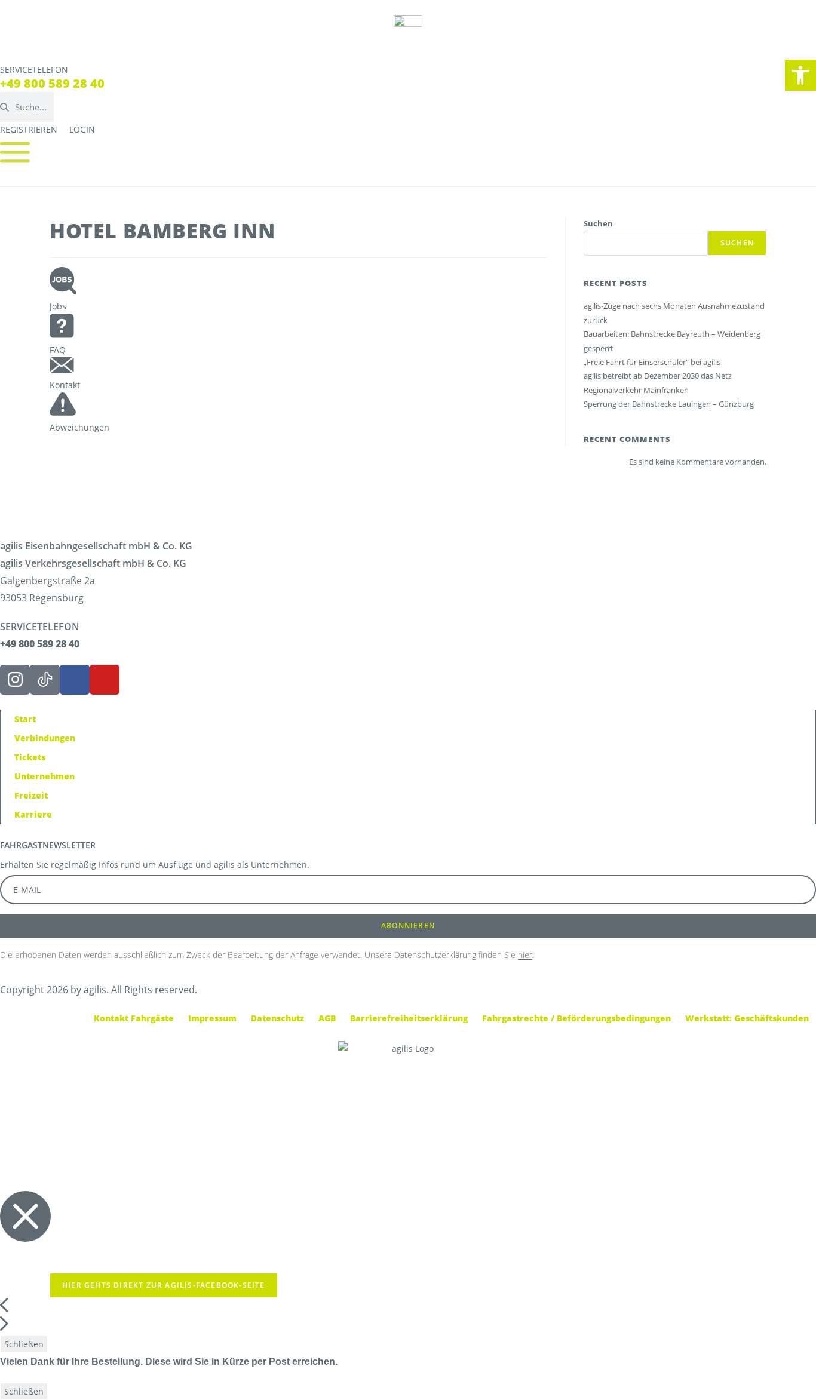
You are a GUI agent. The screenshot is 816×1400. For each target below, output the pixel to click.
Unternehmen (44, 776)
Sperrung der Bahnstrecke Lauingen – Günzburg (669, 403)
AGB (327, 1018)
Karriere (33, 814)
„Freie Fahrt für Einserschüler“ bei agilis (652, 362)
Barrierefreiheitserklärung (409, 1018)
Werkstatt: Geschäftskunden (747, 1018)
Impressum (212, 1018)
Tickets (29, 757)
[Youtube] (104, 680)
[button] (800, 75)
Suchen (598, 223)
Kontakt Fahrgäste (134, 1018)
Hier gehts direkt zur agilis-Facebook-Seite (163, 1285)
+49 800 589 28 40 (52, 83)
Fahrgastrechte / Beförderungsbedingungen (576, 1018)
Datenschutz (277, 1018)
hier (525, 954)
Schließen (24, 1344)
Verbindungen (44, 738)
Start (25, 718)
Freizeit (31, 795)
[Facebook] (75, 680)
